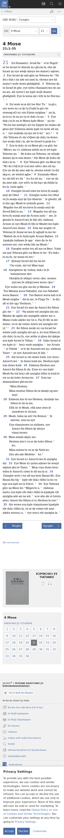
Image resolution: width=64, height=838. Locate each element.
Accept (9, 831)
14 (29, 228)
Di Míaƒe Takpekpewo (17, 720)
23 (13, 328)
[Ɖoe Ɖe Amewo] (52, 11)
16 (8, 248)
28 (5, 399)
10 (8, 191)
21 (7, 62)
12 (48, 203)
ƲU (6, 30)
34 (40, 484)
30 (5, 437)
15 (57, 236)
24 (40, 340)
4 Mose (8, 11)
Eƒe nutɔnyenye (11, 542)
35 (5, 504)
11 (26, 195)
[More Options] (59, 11)
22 (18, 311)
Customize (40, 831)
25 (8, 357)
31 (8, 459)
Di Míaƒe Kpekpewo (16, 714)
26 (26, 365)
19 (54, 287)
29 (5, 416)
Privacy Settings (25, 821)
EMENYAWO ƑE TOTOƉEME (18, 623)
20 (25, 295)
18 (5, 270)
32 (11, 463)
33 (52, 471)
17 (8, 261)
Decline (23, 831)
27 (38, 377)
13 (30, 211)
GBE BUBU (9, 19)
